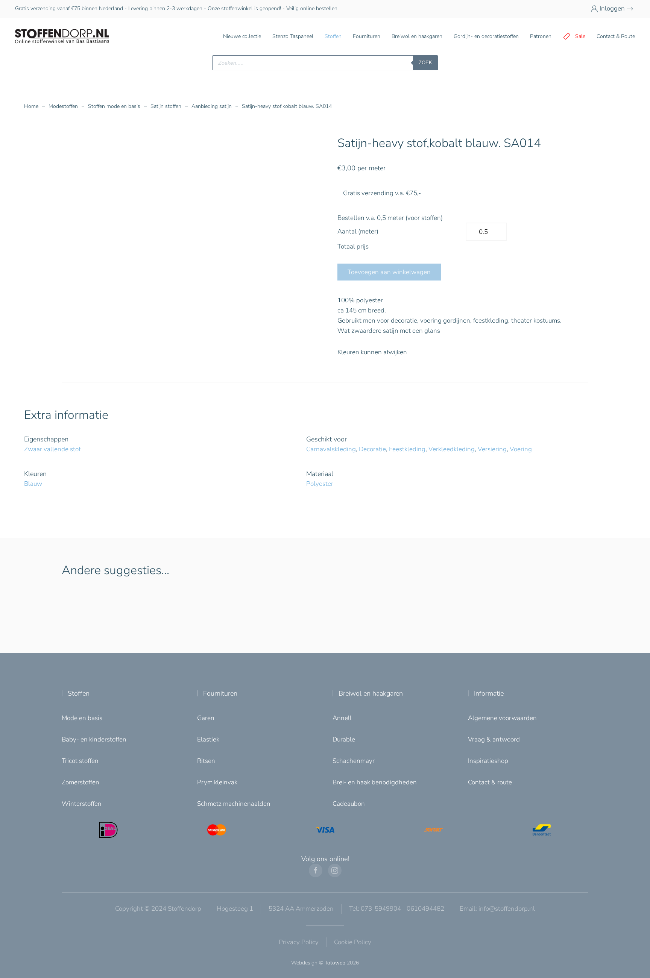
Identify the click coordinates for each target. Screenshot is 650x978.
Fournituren (220, 693)
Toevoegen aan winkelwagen (389, 272)
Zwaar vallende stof (52, 449)
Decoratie (372, 449)
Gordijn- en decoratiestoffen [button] (486, 36)
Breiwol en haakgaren (371, 693)
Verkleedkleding (451, 449)
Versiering (492, 449)
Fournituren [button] (366, 36)
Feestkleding (407, 449)
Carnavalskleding (331, 449)
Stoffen (79, 693)
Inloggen (612, 8)
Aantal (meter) (357, 231)
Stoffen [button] (333, 36)
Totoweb (335, 962)
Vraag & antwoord (494, 739)
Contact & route (490, 782)
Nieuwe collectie (242, 36)
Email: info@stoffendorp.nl (497, 908)
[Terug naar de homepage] (62, 36)
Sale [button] (580, 36)
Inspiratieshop (488, 761)
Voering (521, 449)
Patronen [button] (540, 36)
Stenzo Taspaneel (292, 36)
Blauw (33, 483)
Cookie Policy (352, 942)
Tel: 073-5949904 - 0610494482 (396, 908)
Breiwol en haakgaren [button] (417, 36)
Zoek (425, 62)
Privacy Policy (299, 942)
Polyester (319, 483)
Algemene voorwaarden (502, 718)
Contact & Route (616, 36)
